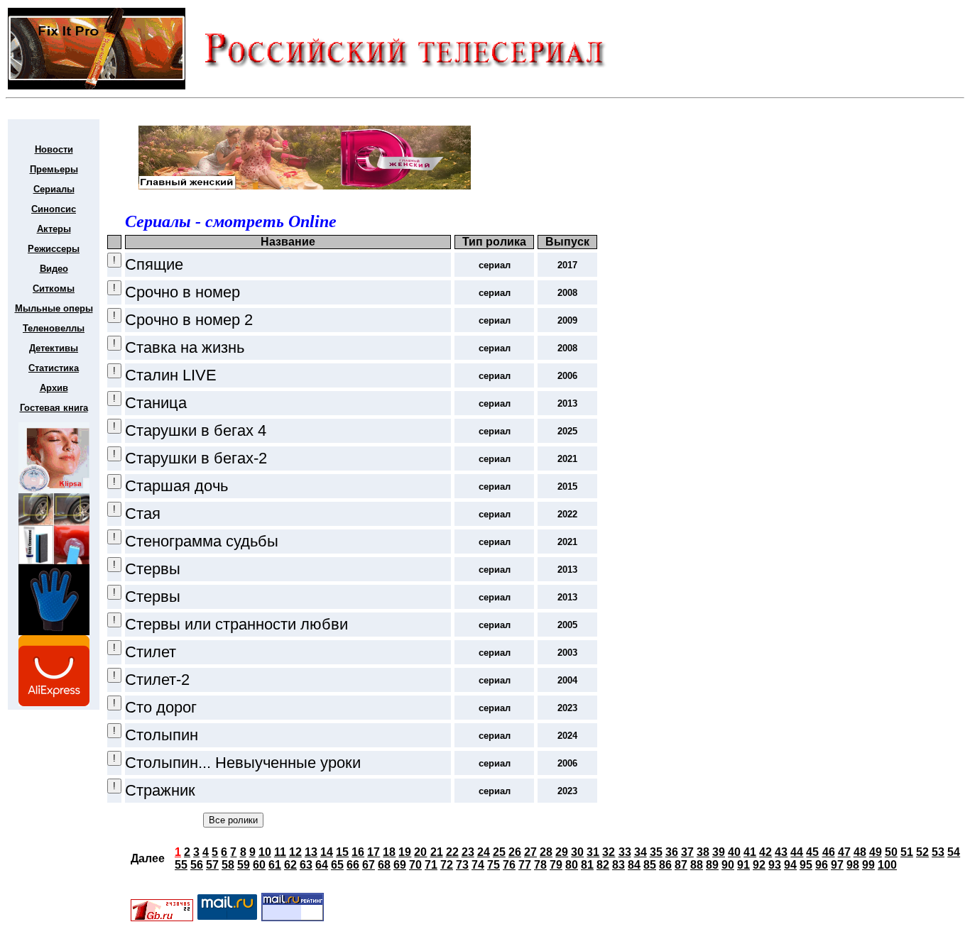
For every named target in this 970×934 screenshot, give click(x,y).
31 (593, 852)
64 (321, 865)
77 (524, 865)
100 (887, 865)
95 (806, 865)
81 (587, 865)
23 (468, 852)
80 (571, 865)
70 (415, 865)
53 (938, 852)
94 (790, 865)
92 (759, 865)
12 (295, 852)
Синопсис (53, 209)
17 (373, 852)
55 (181, 865)
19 (404, 852)
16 (358, 852)
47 (844, 852)
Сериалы (54, 189)
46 (828, 852)
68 (384, 865)
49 (875, 852)
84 (634, 865)
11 (280, 852)
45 (812, 852)
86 (665, 865)
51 (906, 852)
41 (749, 852)
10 (264, 852)
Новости (54, 149)
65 (337, 865)
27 (530, 852)
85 (649, 865)
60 (259, 865)
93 (774, 865)
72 (446, 865)
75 (493, 865)
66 (353, 865)
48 (860, 852)
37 (687, 852)
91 (743, 865)
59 (243, 865)
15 (342, 852)
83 (618, 865)
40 (734, 852)
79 (556, 865)
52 (922, 852)
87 (681, 865)
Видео (54, 268)
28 (546, 852)
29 (561, 852)
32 (608, 852)
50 (891, 852)
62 (290, 865)
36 (671, 852)
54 (953, 852)
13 (311, 852)
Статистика (53, 368)
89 (712, 865)
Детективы (53, 348)
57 (212, 865)
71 (431, 865)
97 (837, 865)
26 (514, 852)
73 (462, 865)
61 (274, 865)
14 (326, 852)
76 (509, 865)
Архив (54, 388)
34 (640, 852)
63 (306, 865)
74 (478, 865)
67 (368, 865)
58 (228, 865)
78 (540, 865)
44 (796, 852)
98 (852, 865)
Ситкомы (54, 288)
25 (499, 852)
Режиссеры (54, 248)
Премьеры (54, 169)
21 (436, 852)
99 (868, 865)
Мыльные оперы (54, 308)
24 (483, 852)
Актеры (54, 229)
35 (656, 852)
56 (196, 865)
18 (389, 852)
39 (718, 852)
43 (781, 852)
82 (602, 865)
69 (399, 865)
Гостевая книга (54, 407)
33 (624, 852)
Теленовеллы (54, 328)
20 (420, 852)
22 (452, 852)
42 (765, 852)
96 (821, 865)
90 (727, 865)
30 (577, 852)
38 (703, 852)
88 (696, 865)
